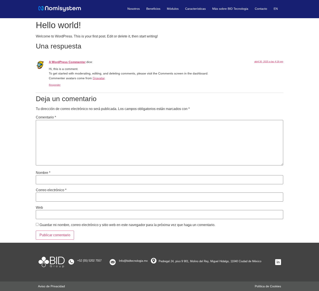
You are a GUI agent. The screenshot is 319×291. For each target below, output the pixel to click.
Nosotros (133, 8)
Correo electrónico (51, 190)
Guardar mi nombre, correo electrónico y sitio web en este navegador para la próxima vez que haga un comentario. (127, 225)
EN (276, 8)
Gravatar (99, 78)
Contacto (261, 8)
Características (195, 8)
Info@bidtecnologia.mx (133, 260)
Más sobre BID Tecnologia (230, 8)
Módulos (173, 8)
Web (39, 207)
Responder (55, 85)
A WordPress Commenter (67, 62)
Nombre (43, 173)
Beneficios (153, 8)
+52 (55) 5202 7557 (89, 260)
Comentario (46, 117)
